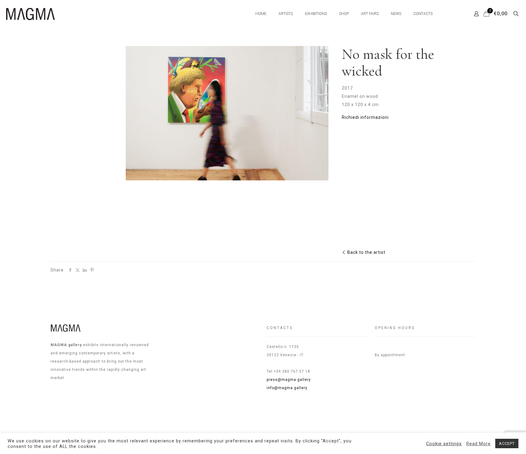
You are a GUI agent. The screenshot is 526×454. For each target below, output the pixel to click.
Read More (478, 443)
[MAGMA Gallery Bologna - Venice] (30, 13)
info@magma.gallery (287, 388)
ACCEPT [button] (507, 443)
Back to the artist (365, 252)
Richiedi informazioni (365, 117)
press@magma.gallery (289, 380)
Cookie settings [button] (444, 443)
